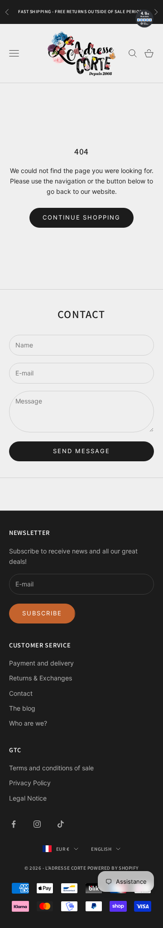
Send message (81, 451)
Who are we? (28, 723)
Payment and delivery (41, 663)
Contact (21, 693)
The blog (22, 708)
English (101, 849)
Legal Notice (28, 798)
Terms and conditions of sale (51, 768)
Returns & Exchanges (40, 678)
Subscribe (42, 613)
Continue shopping (81, 217)
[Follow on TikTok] (60, 824)
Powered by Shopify (113, 868)
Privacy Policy (30, 783)
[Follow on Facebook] (13, 824)
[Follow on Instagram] (37, 824)
